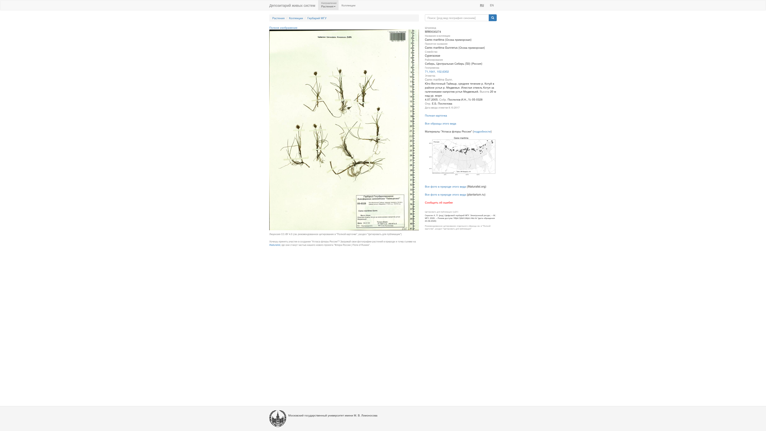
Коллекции (348, 5)
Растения (278, 18)
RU (482, 5)
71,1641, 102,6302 (437, 71)
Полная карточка (436, 115)
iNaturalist (274, 244)
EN (492, 5)
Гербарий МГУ (317, 18)
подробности (482, 131)
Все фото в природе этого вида (445, 186)
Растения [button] (327, 6)
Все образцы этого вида (440, 123)
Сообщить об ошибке (439, 202)
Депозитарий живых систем (292, 5)
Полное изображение (283, 28)
